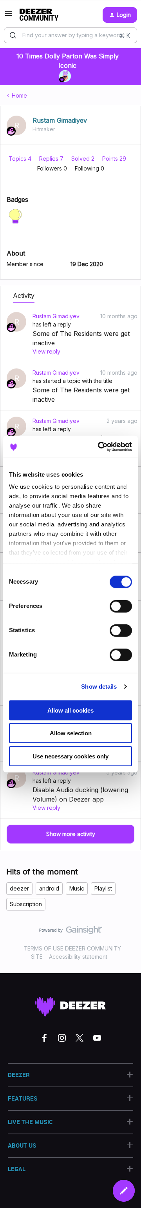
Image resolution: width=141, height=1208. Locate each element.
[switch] (121, 606)
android (49, 888)
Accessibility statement (78, 956)
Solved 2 (83, 158)
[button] (8, 16)
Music (76, 888)
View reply (46, 351)
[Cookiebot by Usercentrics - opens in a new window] (99, 447)
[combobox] (70, 35)
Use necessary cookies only (70, 756)
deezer (19, 888)
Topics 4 (21, 158)
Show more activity (70, 834)
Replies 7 (52, 158)
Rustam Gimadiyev (60, 120)
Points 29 (114, 158)
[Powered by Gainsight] (70, 932)
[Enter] (13, 35)
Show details (99, 686)
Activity (23, 295)
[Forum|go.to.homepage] (39, 15)
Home (19, 95)
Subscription (26, 904)
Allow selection (71, 733)
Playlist (103, 888)
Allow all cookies (70, 710)
